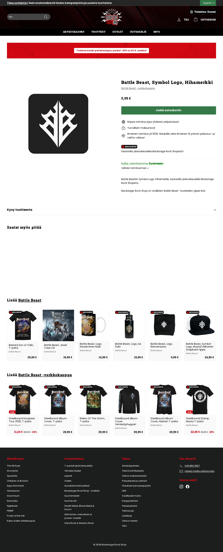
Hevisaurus (13, 490)
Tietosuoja (128, 510)
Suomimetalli (71, 495)
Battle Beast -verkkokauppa (138, 88)
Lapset (68, 475)
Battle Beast (29, 300)
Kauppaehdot (130, 500)
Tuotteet (98, 31)
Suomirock (70, 500)
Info (156, 31)
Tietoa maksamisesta (134, 475)
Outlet (117, 31)
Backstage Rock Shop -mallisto (82, 490)
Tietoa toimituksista (133, 470)
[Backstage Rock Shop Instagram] (181, 486)
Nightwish (12, 506)
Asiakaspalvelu (130, 465)
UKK (124, 490)
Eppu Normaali (15, 485)
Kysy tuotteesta (19, 210)
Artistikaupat (73, 31)
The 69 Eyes (13, 465)
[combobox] (29, 17)
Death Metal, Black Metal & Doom (79, 507)
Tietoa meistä (129, 520)
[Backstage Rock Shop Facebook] (187, 486)
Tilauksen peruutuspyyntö (136, 485)
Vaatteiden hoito (131, 495)
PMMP (10, 510)
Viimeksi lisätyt (72, 470)
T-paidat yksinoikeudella (78, 465)
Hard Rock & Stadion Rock (79, 523)
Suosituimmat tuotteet (76, 485)
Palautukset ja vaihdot (134, 481)
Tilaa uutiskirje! (17, 3)
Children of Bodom (17, 481)
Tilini (124, 526)
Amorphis (12, 470)
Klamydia (12, 500)
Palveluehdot (129, 506)
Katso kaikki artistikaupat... (21, 520)
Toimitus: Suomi (205, 11)
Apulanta (12, 475)
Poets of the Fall (16, 515)
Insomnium (13, 495)
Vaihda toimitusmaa (134, 168)
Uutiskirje (138, 31)
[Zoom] (58, 124)
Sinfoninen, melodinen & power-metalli (78, 516)
